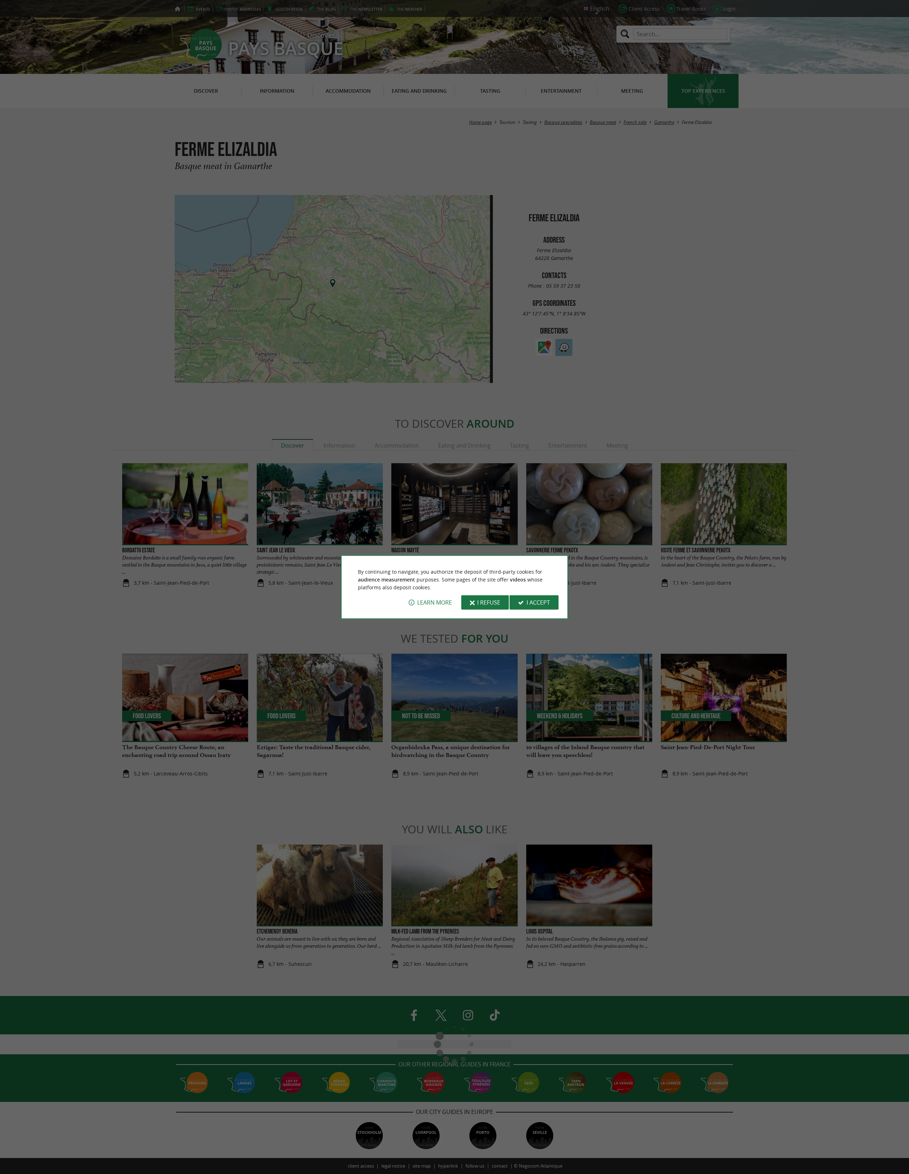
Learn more (434, 602)
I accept (538, 602)
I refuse (488, 602)
